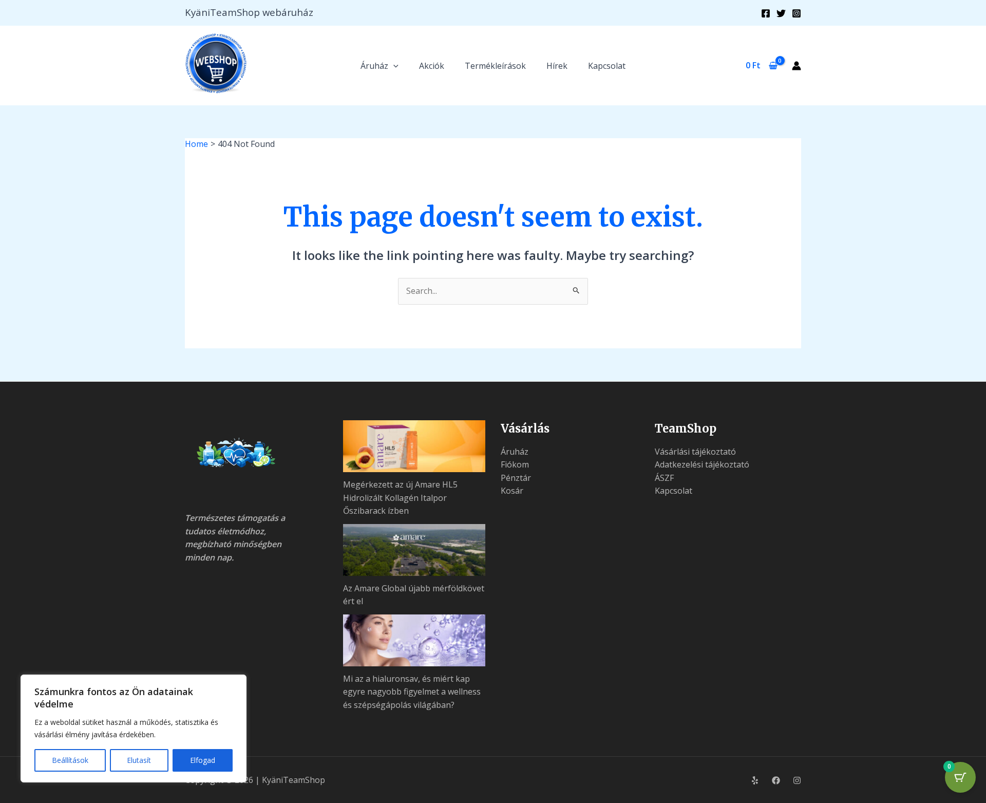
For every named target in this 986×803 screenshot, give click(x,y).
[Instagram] (796, 13)
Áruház (374, 65)
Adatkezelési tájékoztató (702, 464)
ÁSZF (664, 477)
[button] (393, 65)
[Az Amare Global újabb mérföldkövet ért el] (414, 550)
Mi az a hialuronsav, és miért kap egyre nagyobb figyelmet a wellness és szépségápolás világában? (412, 692)
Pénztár (516, 477)
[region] (133, 728)
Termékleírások (495, 65)
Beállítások (70, 760)
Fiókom (515, 464)
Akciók (431, 65)
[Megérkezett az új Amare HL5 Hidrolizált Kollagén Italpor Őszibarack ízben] (414, 446)
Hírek (556, 65)
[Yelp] (755, 780)
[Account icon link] (796, 65)
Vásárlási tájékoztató (695, 451)
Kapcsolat (606, 65)
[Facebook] (765, 13)
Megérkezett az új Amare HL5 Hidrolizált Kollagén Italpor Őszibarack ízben (400, 497)
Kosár (512, 490)
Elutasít (139, 760)
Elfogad (202, 760)
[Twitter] (781, 13)
